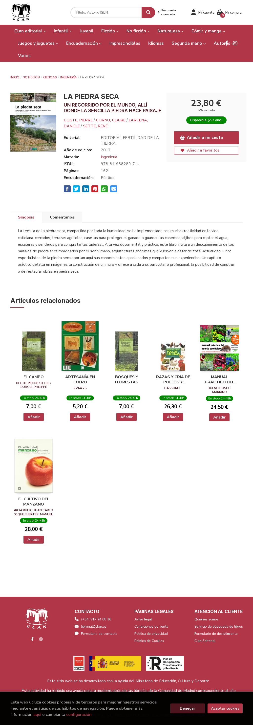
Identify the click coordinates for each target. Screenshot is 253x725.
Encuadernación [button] (82, 43)
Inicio (14, 77)
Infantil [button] (61, 31)
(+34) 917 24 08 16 (96, 619)
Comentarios (62, 217)
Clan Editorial (204, 640)
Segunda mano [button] (187, 43)
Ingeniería (68, 77)
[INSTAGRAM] (235, 43)
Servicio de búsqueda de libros (218, 626)
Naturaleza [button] (169, 31)
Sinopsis (26, 217)
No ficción (31, 77)
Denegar (187, 708)
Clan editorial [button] (28, 31)
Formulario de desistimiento (216, 633)
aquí (37, 714)
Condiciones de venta (151, 626)
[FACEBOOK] (226, 43)
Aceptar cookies (225, 708)
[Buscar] (148, 12)
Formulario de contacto (99, 633)
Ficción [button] (108, 31)
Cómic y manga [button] (207, 31)
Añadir (33, 417)
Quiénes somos (206, 619)
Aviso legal (143, 619)
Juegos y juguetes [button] (37, 43)
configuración (78, 714)
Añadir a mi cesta (205, 137)
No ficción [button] (136, 31)
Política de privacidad (151, 633)
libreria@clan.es (93, 626)
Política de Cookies (149, 640)
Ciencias (50, 77)
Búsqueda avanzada (168, 12)
